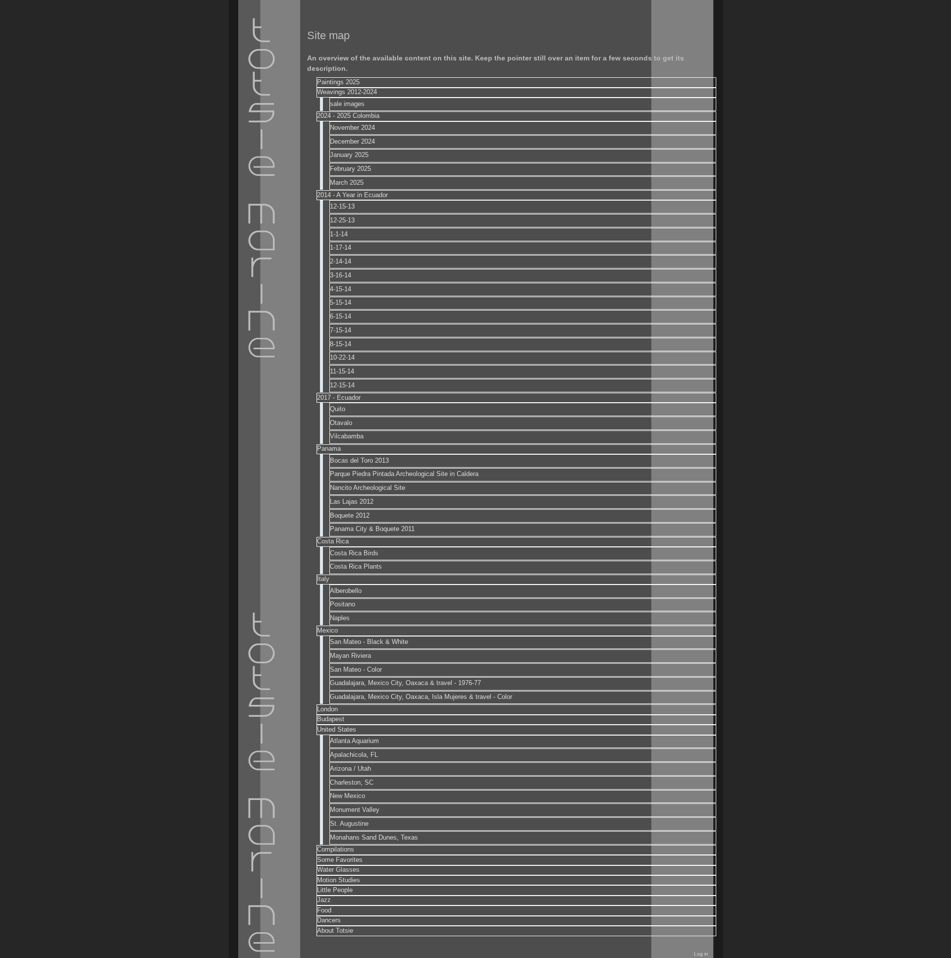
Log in (701, 954)
